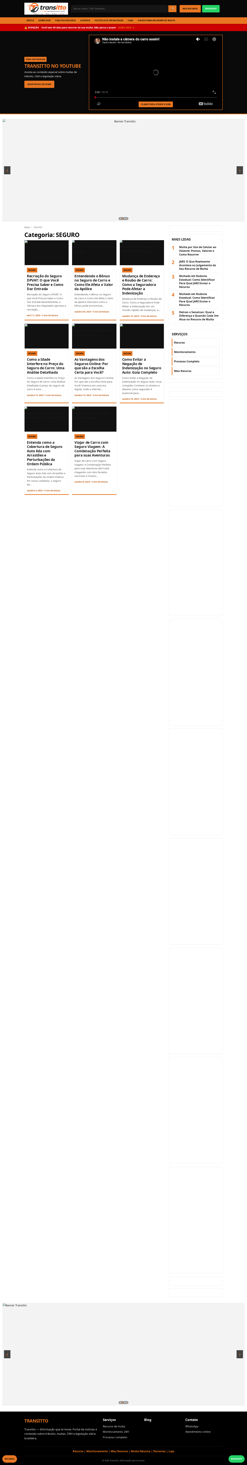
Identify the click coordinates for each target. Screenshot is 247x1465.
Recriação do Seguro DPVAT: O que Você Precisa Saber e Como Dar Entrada (45, 282)
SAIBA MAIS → (126, 27)
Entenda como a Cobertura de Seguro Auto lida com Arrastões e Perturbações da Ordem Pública (44, 453)
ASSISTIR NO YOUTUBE (39, 84)
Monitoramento (185, 352)
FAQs (130, 20)
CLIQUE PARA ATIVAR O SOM (156, 104)
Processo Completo (186, 361)
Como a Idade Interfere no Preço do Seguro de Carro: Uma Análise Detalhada (46, 366)
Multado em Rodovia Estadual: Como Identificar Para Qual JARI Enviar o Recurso (197, 281)
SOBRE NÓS (44, 20)
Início (27, 227)
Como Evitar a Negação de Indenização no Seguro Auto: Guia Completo (141, 366)
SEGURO (32, 270)
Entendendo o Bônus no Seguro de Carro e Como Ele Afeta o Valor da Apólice (93, 282)
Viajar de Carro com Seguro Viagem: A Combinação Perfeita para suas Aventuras (92, 449)
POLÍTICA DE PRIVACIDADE (109, 20)
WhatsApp (191, 1426)
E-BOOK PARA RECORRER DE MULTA (156, 20)
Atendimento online (198, 1432)
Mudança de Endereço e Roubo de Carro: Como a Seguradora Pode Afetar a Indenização (141, 284)
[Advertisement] (196, 453)
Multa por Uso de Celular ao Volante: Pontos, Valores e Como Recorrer (197, 250)
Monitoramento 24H (116, 1432)
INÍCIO (30, 20)
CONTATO (85, 20)
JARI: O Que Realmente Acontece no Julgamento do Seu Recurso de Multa (197, 265)
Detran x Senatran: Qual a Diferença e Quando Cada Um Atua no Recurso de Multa (199, 315)
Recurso (179, 342)
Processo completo (115, 1437)
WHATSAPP (211, 8)
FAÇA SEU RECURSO (65, 20)
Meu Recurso (182, 371)
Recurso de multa (114, 1426)
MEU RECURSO (190, 8)
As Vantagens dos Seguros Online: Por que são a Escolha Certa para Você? (91, 366)
